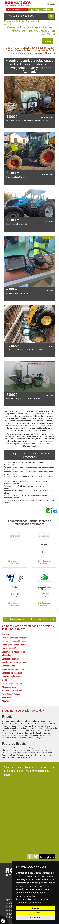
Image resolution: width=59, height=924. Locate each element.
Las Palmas (7, 730)
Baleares (13, 723)
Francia (25, 748)
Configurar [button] (35, 917)
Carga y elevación (9, 648)
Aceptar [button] (35, 908)
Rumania (28, 755)
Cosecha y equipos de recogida (15, 638)
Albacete (20, 721)
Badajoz (5, 723)
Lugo (27, 730)
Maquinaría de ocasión (17, 710)
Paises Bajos (47, 752)
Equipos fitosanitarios (11, 659)
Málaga (41, 730)
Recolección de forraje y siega (14, 662)
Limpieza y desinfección (12, 683)
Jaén (47, 728)
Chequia (48, 748)
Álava (13, 721)
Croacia (36, 750)
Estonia (15, 750)
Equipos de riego (9, 666)
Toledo (49, 735)
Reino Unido (7, 748)
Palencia (28, 733)
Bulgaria (40, 748)
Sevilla (20, 735)
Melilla (47, 730)
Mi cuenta (51, 4)
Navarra (12, 733)
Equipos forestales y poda (13, 669)
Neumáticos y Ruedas (11, 694)
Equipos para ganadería (12, 673)
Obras (4, 680)
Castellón (7, 726)
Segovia (13, 735)
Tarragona (34, 735)
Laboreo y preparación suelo (14, 641)
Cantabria (52, 723)
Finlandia (5, 757)
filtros (47, 41)
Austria (5, 755)
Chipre (49, 750)
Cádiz (45, 723)
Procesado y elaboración (12, 690)
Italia (43, 750)
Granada (5, 728)
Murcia (5, 733)
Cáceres (38, 723)
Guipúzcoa (25, 728)
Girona (47, 726)
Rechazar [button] (35, 913)
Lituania (13, 752)
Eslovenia (37, 755)
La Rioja (53, 728)
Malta (38, 752)
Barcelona (23, 723)
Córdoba (32, 726)
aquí (38, 902)
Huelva (34, 728)
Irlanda (22, 750)
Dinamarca (6, 750)
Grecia (29, 750)
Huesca (41, 728)
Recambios (6, 697)
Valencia (5, 738)
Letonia (5, 752)
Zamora (30, 738)
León (15, 730)
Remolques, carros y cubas (13, 645)
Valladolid (14, 738)
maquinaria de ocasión (38, 625)
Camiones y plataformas (12, 676)
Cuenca (40, 726)
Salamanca (48, 733)
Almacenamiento (9, 687)
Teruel (42, 735)
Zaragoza (39, 738)
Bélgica (32, 748)
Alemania (17, 748)
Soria (26, 735)
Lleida (21, 730)
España (7, 716)
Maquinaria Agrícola (14, 21)
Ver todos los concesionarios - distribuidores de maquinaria (30, 619)
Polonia (12, 755)
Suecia (13, 757)
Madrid (33, 730)
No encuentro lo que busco (40, 9)
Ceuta (14, 726)
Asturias (44, 721)
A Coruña (6, 721)
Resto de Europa (23, 757)
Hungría (32, 752)
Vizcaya (23, 738)
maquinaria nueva (13, 628)
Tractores (30, 21)
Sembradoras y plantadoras (13, 652)
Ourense (20, 733)
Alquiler (5, 701)
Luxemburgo (22, 752)
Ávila (51, 721)
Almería (36, 721)
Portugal (20, 755)
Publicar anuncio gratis (17, 10)
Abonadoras (7, 655)
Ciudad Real (23, 726)
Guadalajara (15, 728)
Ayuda (8, 899)
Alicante (28, 721)
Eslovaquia (47, 755)
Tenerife (5, 735)
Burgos (31, 723)
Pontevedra (38, 733)
